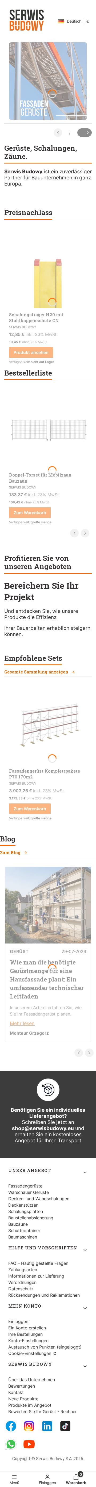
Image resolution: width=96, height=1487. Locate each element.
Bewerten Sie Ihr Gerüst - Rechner (42, 1411)
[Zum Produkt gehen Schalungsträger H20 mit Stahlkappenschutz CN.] (48, 269)
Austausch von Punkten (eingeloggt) (45, 1347)
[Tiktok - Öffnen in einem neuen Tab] (65, 1426)
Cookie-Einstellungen (30, 1353)
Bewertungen (21, 1386)
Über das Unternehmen (31, 1379)
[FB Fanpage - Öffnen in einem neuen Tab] (11, 1426)
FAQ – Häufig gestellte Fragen (38, 1263)
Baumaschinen (22, 1237)
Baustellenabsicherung (30, 1217)
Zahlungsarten (22, 1269)
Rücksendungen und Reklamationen (44, 1295)
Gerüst (19, 951)
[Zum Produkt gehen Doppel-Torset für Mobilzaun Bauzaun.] (48, 430)
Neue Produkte (23, 1398)
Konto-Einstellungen (28, 1340)
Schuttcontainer (24, 1230)
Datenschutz (21, 1288)
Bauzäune (18, 1224)
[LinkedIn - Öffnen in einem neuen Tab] (47, 1426)
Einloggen (18, 1321)
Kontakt (16, 1392)
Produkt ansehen (31, 352)
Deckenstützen (23, 1205)
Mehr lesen (22, 1023)
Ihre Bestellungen (25, 1334)
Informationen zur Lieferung (36, 1276)
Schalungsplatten (25, 1211)
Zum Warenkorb (30, 512)
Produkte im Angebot (29, 1405)
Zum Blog (10, 852)
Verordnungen (22, 1282)
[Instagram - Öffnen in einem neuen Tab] (29, 1426)
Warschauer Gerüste (28, 1192)
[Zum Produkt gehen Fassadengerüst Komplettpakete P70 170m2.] (48, 726)
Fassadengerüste (25, 1186)
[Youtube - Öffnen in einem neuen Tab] (29, 1444)
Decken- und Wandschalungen (38, 1198)
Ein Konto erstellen (27, 1327)
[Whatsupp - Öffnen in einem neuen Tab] (11, 1444)
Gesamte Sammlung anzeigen (36, 672)
